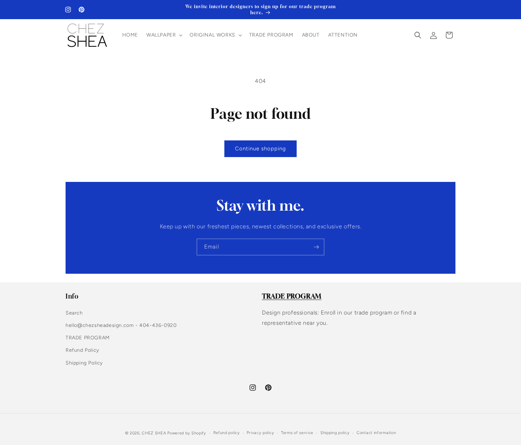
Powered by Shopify (186, 433)
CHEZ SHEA (154, 433)
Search (74, 313)
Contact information (376, 432)
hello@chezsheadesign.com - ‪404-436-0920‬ (121, 325)
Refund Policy (82, 350)
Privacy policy (260, 432)
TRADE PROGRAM (88, 338)
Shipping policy (335, 432)
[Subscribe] (316, 247)
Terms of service (297, 432)
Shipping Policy (84, 363)
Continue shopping (260, 148)
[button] (163, 35)
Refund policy (226, 432)
